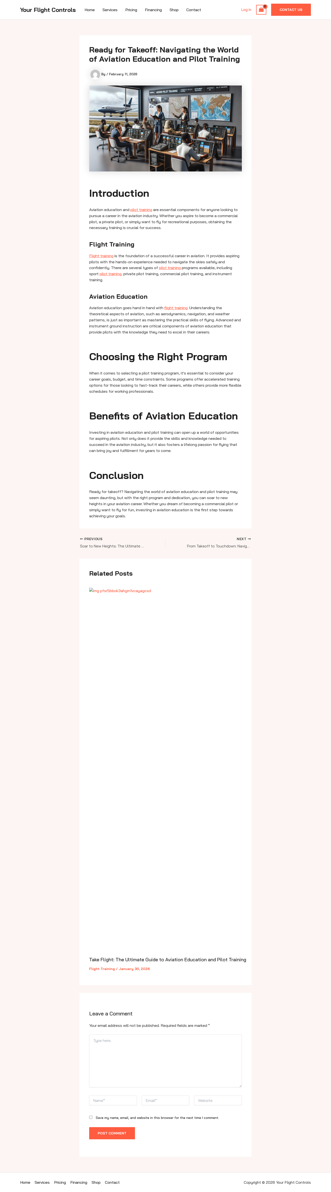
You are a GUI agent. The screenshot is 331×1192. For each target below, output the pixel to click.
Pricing (131, 9)
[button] (291, 10)
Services (110, 9)
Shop (174, 9)
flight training (176, 307)
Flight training (101, 255)
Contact (193, 9)
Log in (246, 9)
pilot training (141, 209)
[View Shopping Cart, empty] (261, 10)
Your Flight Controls (48, 9)
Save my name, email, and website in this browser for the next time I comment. (157, 1117)
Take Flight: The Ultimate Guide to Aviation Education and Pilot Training (167, 959)
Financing (153, 9)
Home (90, 9)
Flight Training (102, 969)
